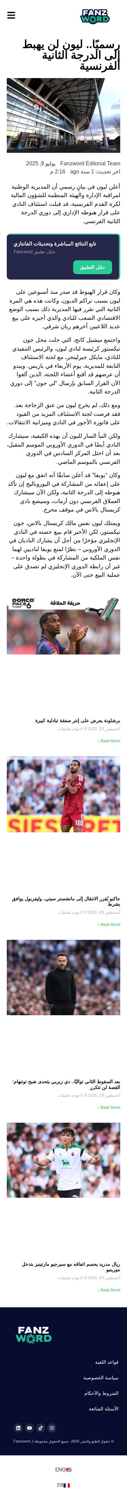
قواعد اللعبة (107, 1362)
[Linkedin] (18, 1428)
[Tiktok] (40, 1428)
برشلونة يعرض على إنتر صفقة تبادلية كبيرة (77, 720)
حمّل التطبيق (92, 267)
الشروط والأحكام (101, 1393)
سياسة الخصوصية (101, 1377)
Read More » (109, 741)
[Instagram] (52, 1428)
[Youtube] (29, 1428)
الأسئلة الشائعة (104, 1408)
